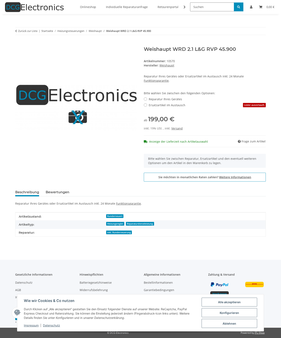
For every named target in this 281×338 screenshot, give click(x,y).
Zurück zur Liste (27, 31)
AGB (18, 290)
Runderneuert (114, 216)
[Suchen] (238, 6)
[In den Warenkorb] (18, 44)
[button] (182, 7)
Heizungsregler (115, 223)
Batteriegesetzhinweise (96, 282)
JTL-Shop (260, 333)
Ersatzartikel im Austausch (207, 105)
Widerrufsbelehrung (94, 290)
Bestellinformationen (158, 282)
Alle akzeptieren (229, 302)
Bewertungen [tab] (57, 192)
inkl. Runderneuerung (119, 232)
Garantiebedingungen (159, 290)
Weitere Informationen (235, 177)
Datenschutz (51, 325)
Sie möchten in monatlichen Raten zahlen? (204, 177)
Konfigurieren (229, 313)
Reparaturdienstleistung (140, 223)
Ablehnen (229, 323)
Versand (177, 128)
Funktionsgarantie (156, 81)
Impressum (31, 325)
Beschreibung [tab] (27, 192)
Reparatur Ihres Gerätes (165, 99)
